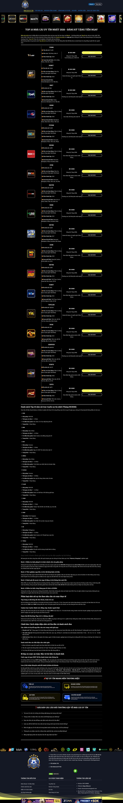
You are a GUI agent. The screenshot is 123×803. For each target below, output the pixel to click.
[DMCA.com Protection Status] (54, 774)
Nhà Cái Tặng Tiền (93, 10)
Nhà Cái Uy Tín (28, 10)
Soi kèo (74, 10)
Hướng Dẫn (82, 10)
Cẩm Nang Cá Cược (64, 10)
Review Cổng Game (50, 10)
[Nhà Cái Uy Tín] (28, 4)
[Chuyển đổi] (22, 713)
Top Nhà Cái (39, 10)
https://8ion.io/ (54, 754)
